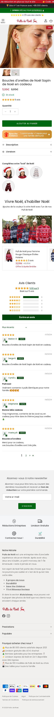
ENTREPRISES (37, 10)
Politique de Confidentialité (39, 696)
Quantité (6, 106)
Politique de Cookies (10, 696)
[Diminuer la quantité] (4, 112)
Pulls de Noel (13, 707)
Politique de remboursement (33, 700)
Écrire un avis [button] (27, 317)
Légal (23, 696)
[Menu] (3, 21)
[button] (8, 99)
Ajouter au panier (27, 123)
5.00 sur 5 (34, 288)
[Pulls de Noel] (27, 21)
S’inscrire (27, 506)
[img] (8, 335)
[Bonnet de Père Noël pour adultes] (8, 172)
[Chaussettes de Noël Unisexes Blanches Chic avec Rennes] (36, 172)
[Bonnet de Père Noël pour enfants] (22, 172)
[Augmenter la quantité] (15, 112)
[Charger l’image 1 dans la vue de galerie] (27, 46)
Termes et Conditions (10, 700)
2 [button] (26, 455)
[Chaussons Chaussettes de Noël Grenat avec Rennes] (8, 186)
